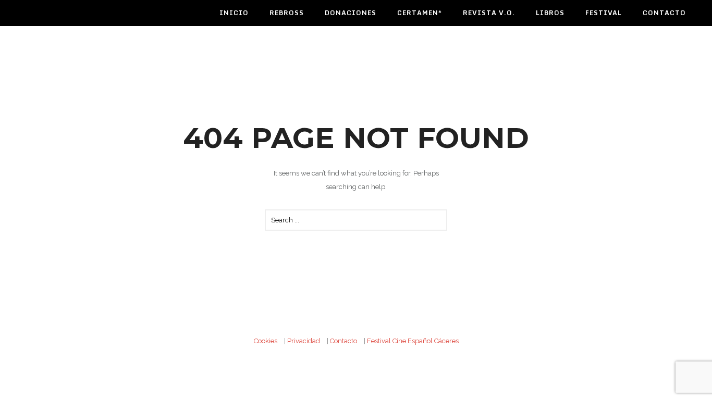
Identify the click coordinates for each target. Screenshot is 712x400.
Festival (603, 13)
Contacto (664, 13)
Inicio (234, 13)
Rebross (286, 13)
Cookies (265, 341)
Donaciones (350, 13)
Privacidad (303, 341)
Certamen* (419, 13)
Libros (550, 13)
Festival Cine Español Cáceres (413, 341)
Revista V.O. (489, 13)
